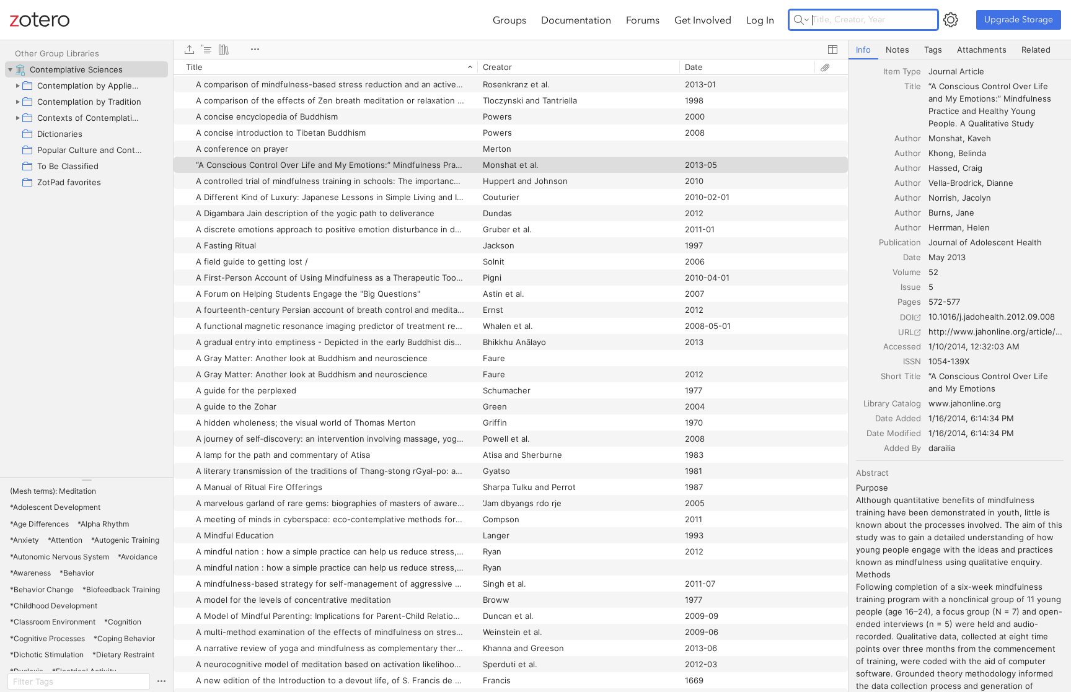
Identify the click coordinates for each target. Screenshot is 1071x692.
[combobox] (996, 71)
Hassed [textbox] (943, 168)
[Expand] (17, 85)
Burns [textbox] (939, 212)
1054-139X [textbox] (948, 361)
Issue (911, 287)
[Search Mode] (801, 20)
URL (906, 332)
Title (912, 86)
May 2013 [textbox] (947, 257)
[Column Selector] (832, 50)
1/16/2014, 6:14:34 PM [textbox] (971, 418)
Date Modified (893, 433)
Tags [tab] (933, 50)
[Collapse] (10, 69)
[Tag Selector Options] (161, 681)
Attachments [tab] (982, 50)
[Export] (189, 50)
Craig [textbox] (972, 168)
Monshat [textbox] (945, 138)
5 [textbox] (930, 287)
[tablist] (959, 49)
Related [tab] (1036, 50)
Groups (509, 20)
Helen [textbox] (978, 227)
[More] (255, 50)
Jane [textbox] (965, 212)
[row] (511, 67)
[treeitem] (86, 69)
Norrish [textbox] (942, 198)
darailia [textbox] (941, 448)
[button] (53, 491)
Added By (902, 448)
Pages (909, 302)
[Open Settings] (950, 19)
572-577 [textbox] (944, 302)
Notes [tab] (897, 50)
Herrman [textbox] (945, 227)
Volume (906, 272)
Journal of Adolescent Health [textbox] (985, 242)
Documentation (576, 20)
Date (912, 257)
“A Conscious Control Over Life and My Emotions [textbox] (989, 382)
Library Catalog (892, 403)
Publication (900, 242)
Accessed (902, 346)
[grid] (511, 375)
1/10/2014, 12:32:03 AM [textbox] (974, 346)
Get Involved (702, 20)
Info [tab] (863, 50)
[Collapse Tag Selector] (86, 480)
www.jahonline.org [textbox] (964, 403)
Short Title (901, 376)
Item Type (902, 71)
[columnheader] (325, 66)
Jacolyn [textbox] (976, 198)
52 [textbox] (933, 272)
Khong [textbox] (940, 153)
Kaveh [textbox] (979, 138)
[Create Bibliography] (224, 50)
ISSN (912, 361)
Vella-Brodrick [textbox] (955, 183)
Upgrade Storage (1018, 19)
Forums (642, 20)
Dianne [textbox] (1000, 183)
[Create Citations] (206, 50)
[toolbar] (511, 49)
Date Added (898, 418)
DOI (907, 317)
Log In (760, 20)
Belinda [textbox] (972, 153)
